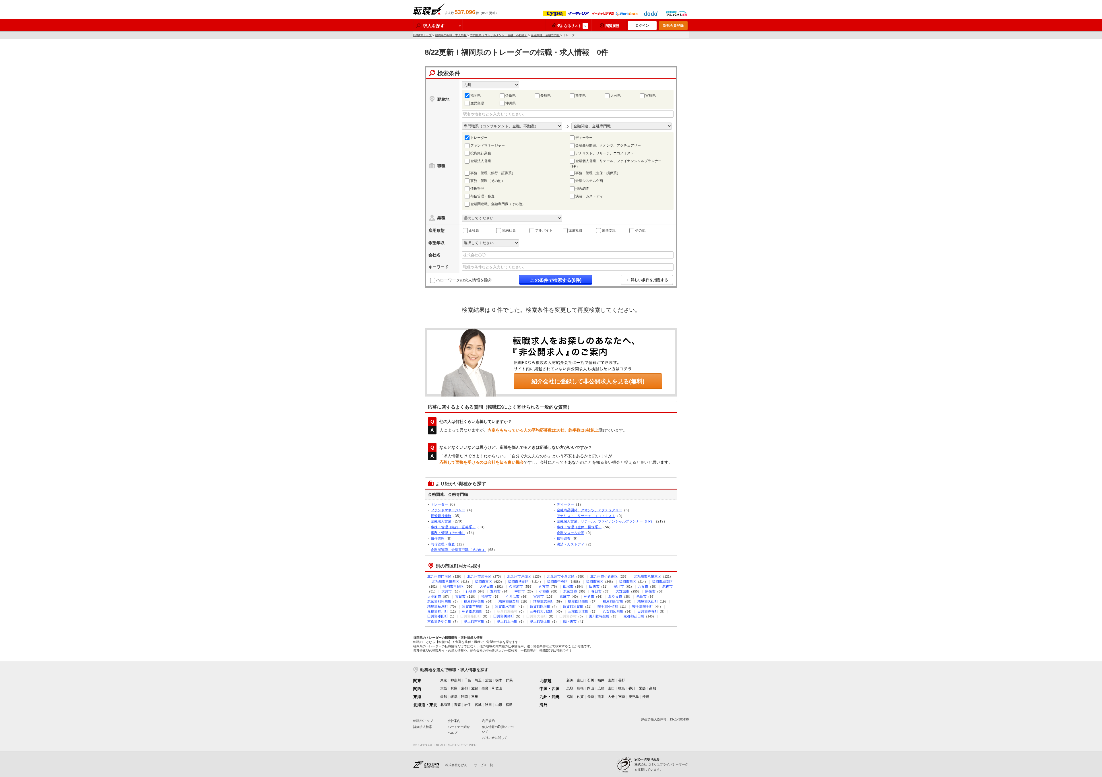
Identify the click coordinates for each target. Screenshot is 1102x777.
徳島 (621, 688)
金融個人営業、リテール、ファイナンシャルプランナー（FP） (615, 163)
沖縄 (645, 697)
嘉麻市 (565, 597)
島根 (580, 688)
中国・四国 (550, 688)
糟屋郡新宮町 (613, 601)
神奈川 (456, 680)
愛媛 (642, 688)
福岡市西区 (627, 582)
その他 (640, 230)
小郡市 (544, 591)
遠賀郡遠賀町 (573, 607)
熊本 (600, 697)
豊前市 (495, 591)
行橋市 (471, 591)
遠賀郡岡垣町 (540, 607)
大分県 (615, 96)
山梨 (611, 680)
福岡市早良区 (453, 586)
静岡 (464, 697)
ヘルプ (452, 733)
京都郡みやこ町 (439, 621)
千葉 (467, 680)
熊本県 (580, 96)
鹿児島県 (477, 103)
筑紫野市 (570, 591)
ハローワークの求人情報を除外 (464, 280)
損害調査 (582, 189)
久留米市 (516, 586)
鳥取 (569, 688)
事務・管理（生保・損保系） (597, 173)
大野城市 (622, 591)
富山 (580, 680)
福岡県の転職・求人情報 (451, 35)
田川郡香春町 (647, 611)
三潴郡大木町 (578, 611)
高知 (652, 688)
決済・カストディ (589, 196)
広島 (600, 688)
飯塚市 (568, 586)
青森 (457, 705)
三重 (474, 697)
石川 (590, 680)
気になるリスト (571, 26)
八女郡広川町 (613, 611)
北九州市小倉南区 (604, 576)
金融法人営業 (480, 161)
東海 (417, 696)
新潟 (569, 680)
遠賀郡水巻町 (505, 607)
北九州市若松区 (479, 576)
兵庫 (454, 688)
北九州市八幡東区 (647, 576)
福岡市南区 (594, 582)
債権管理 (477, 189)
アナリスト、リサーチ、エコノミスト (604, 153)
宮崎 (621, 697)
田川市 (594, 586)
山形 (498, 705)
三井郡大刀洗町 (542, 611)
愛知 (443, 697)
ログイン (642, 26)
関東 (417, 680)
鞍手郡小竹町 (607, 607)
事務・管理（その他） (487, 181)
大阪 (443, 688)
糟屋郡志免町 (543, 601)
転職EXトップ (422, 35)
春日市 (596, 591)
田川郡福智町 (599, 616)
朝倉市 (589, 597)
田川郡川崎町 (503, 616)
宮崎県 (650, 96)
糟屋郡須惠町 (578, 601)
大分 (611, 697)
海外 (544, 704)
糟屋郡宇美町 (474, 601)
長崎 (590, 697)
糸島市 (641, 597)
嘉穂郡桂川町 (437, 611)
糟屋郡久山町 (647, 601)
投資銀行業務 (480, 153)
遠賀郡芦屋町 (472, 607)
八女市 (643, 586)
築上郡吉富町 (474, 621)
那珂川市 (570, 621)
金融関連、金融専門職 (545, 35)
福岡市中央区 (557, 582)
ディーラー (584, 138)
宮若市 (538, 597)
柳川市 (619, 586)
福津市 (486, 597)
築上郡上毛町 (507, 621)
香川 (631, 688)
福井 (600, 680)
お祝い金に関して (494, 737)
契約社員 (509, 230)
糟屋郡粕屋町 (437, 607)
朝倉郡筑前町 (472, 611)
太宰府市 (434, 597)
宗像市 (650, 591)
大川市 (446, 591)
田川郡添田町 (437, 616)
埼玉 (478, 680)
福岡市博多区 (518, 582)
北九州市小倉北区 (561, 576)
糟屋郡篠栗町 (508, 601)
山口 (611, 688)
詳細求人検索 (422, 727)
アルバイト (543, 230)
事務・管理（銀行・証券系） (492, 173)
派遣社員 (575, 230)
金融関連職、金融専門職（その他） (497, 204)
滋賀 (474, 688)
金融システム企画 (589, 181)
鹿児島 (633, 697)
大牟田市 (486, 586)
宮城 (478, 705)
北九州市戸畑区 (519, 576)
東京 (443, 680)
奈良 (485, 688)
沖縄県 (510, 103)
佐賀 (580, 697)
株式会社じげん (456, 765)
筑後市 (667, 586)
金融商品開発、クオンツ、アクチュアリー (608, 145)
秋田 (488, 705)
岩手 (467, 705)
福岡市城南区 (662, 582)
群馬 (509, 680)
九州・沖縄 (550, 696)
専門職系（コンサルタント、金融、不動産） (498, 35)
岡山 (590, 688)
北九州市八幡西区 (445, 582)
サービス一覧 (483, 765)
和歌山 (497, 688)
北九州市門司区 (439, 576)
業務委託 (609, 230)
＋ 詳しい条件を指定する (647, 280)
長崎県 (545, 96)
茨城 (488, 680)
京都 (464, 688)
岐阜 (454, 697)
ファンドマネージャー (487, 145)
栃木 (498, 680)
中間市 (520, 591)
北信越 (546, 680)
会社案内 (454, 720)
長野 (621, 680)
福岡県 (475, 96)
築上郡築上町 (540, 621)
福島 (509, 705)
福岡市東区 (483, 582)
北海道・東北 (425, 704)
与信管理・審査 (482, 196)
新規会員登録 (673, 26)
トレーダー (479, 138)
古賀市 (460, 597)
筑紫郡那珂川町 (439, 601)
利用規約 (488, 720)
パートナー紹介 (459, 727)
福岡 (569, 697)
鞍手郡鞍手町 (642, 607)
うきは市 (512, 597)
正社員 (474, 230)
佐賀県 (510, 96)
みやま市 (615, 597)
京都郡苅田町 (634, 616)
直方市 (544, 586)
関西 (417, 688)
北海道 (445, 705)
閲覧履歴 (612, 26)
